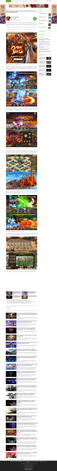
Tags (6, 305)
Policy (30, 467)
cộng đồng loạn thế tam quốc (13, 306)
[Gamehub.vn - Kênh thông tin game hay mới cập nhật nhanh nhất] (8, 1)
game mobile (11, 305)
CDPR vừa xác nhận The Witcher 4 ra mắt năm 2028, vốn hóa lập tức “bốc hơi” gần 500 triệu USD (18, 300)
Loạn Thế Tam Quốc (14, 17)
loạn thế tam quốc (27, 305)
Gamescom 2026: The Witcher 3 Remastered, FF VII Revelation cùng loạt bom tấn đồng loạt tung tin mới (27, 357)
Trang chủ (11, 461)
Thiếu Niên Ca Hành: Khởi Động (43, 20)
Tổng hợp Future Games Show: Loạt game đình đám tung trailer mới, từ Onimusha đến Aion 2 (17, 296)
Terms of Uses (27, 467)
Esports (45, 461)
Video (24, 461)
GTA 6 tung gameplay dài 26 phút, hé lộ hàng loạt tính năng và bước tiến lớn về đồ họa (32, 292)
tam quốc (9, 305)
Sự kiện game (28, 461)
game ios (18, 305)
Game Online (41, 461)
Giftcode (16, 461)
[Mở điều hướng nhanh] (37, 9)
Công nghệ (32, 461)
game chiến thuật (14, 305)
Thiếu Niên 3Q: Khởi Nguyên (42, 13)
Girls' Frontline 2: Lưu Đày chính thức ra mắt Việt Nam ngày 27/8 (32, 296)
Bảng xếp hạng (20, 461)
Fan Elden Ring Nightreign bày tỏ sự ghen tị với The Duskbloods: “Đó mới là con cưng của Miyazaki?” (26, 401)
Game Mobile (37, 461)
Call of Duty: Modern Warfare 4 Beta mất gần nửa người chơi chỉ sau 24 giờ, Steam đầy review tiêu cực (26, 386)
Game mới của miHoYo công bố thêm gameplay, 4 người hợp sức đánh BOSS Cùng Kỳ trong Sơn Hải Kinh (17, 292)
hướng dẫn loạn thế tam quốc (32, 305)
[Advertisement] (21, 282)
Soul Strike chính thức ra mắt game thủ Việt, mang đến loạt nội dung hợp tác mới (16, 299)
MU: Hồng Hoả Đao (41, 23)
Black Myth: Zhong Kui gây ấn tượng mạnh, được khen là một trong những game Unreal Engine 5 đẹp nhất (27, 438)
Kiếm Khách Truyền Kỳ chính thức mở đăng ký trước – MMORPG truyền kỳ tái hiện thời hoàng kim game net (27, 431)
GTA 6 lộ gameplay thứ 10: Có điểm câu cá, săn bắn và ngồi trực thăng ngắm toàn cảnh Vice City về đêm (27, 409)
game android (20, 305)
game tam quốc (23, 305)
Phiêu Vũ (7, 13)
